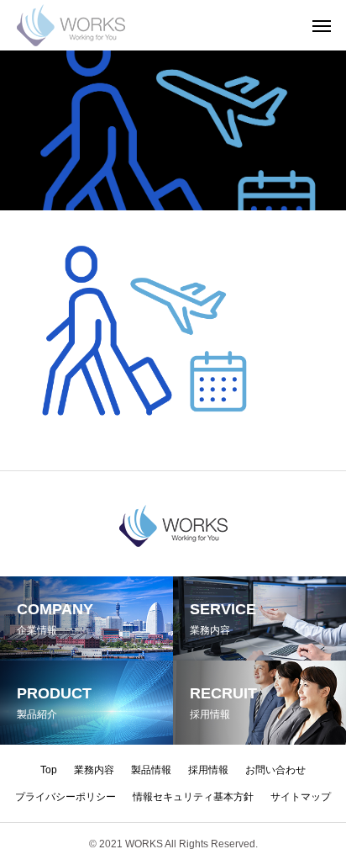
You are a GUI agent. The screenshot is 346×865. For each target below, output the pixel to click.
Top (48, 770)
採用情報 (208, 770)
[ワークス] (71, 25)
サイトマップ (300, 797)
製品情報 (151, 770)
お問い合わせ (275, 770)
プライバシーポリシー (65, 797)
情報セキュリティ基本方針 (193, 797)
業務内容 (94, 770)
